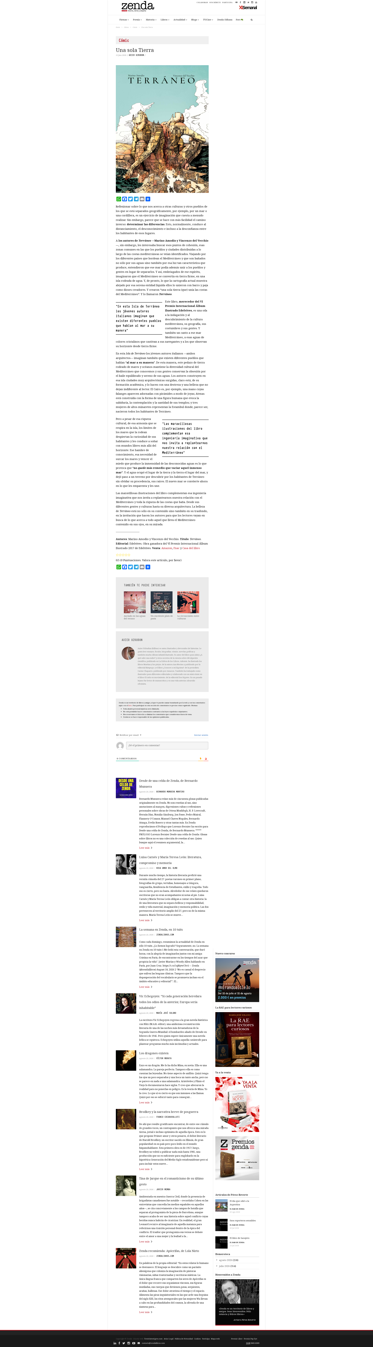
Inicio (118, 27)
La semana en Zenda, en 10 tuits (161, 929)
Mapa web (215, 1339)
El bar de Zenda (237, 1209)
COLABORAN (202, 2)
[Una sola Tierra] (162, 129)
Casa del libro (191, 548)
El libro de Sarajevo (239, 1238)
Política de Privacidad (184, 1339)
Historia (150, 19)
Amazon (166, 548)
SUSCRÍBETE (215, 2)
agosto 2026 (225, 1260)
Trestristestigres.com (153, 1339)
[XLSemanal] (248, 7)
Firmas (123, 19)
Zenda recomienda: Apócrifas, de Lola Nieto (169, 1251)
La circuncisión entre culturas (188, 617)
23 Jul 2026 (234, 1245)
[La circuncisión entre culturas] (188, 602)
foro (130, 705)
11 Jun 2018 (121, 55)
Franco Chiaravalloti (168, 1116)
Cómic (135, 27)
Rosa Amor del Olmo (166, 868)
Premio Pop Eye (250, 1339)
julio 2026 (224, 1266)
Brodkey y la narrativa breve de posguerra (168, 1112)
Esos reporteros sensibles (243, 1220)
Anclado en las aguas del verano (134, 617)
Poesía (136, 19)
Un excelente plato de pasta (162, 617)
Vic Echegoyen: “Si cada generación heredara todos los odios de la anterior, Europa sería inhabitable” (170, 1002)
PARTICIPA (227, 2)
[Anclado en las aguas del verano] (135, 602)
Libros (164, 19)
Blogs (194, 19)
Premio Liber (236, 1339)
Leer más (144, 847)
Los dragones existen (154, 1053)
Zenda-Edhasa (224, 19)
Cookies (197, 1339)
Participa (206, 1339)
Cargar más (162, 1323)
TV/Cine (207, 19)
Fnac (177, 548)
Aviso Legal (168, 1339)
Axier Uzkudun (136, 55)
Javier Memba (163, 1189)
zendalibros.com (165, 934)
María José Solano (166, 1013)
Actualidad (179, 19)
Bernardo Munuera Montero (170, 791)
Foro (238, 19)
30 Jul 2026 (234, 1228)
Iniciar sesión (201, 735)
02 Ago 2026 (235, 1212)
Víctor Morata (163, 1058)
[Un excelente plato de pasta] (162, 602)
